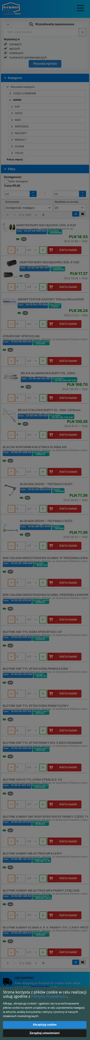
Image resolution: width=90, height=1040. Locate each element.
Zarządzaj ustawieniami (45, 1033)
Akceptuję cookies (45, 1024)
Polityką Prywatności (49, 996)
